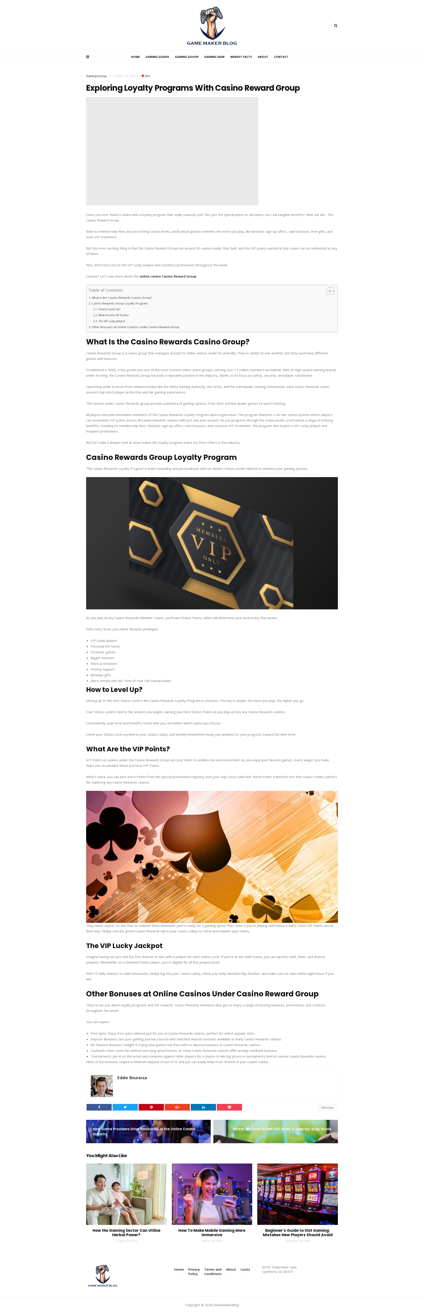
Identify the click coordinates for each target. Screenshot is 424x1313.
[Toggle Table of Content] (328, 291)
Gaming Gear (214, 57)
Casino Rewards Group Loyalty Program (120, 303)
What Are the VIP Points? (113, 315)
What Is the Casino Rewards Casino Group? (122, 298)
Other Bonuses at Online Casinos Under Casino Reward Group (135, 327)
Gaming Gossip (187, 57)
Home (135, 57)
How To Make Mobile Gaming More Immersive (211, 1232)
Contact (281, 57)
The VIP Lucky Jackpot (111, 321)
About (263, 57)
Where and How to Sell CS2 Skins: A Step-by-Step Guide (282, 1129)
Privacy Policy (194, 1271)
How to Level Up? (109, 309)
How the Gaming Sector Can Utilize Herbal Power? (126, 1232)
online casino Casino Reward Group (168, 276)
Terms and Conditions (213, 1271)
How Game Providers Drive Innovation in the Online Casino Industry (144, 1131)
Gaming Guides (157, 57)
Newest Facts (241, 57)
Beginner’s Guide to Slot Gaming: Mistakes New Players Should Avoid (298, 1232)
